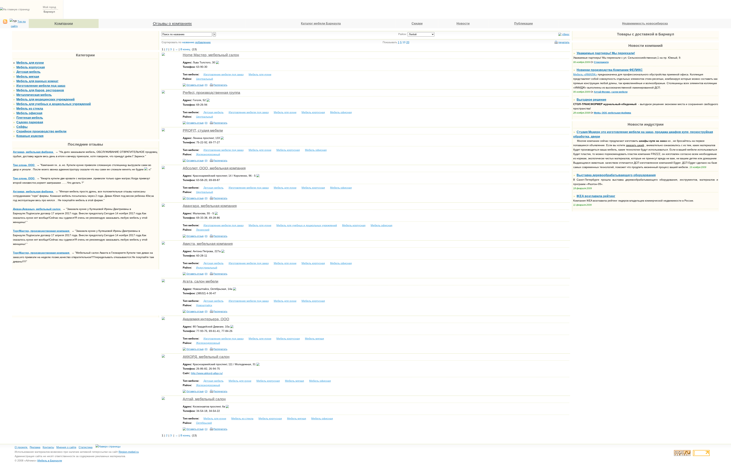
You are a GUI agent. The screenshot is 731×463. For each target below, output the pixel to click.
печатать (563, 42)
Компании (63, 23)
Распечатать (220, 85)
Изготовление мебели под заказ (223, 74)
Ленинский (202, 229)
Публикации (523, 23)
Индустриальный (206, 267)
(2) (206, 391)
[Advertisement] (328, 8)
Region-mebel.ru (129, 451)
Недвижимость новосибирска (645, 23)
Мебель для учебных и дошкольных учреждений (306, 225)
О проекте (21, 447)
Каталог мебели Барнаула (321, 23)
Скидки (417, 23)
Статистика (86, 447)
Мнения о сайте (66, 447)
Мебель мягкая (314, 338)
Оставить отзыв (194, 85)
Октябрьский (204, 422)
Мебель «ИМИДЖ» (585, 74)
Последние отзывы (85, 144)
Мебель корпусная (313, 112)
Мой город (49, 7)
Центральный (204, 78)
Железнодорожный (208, 154)
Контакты (48, 447)
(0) (206, 85)
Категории (85, 55)
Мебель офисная (341, 112)
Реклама (35, 447)
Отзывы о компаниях (172, 23)
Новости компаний (645, 46)
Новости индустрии (646, 124)
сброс (565, 34)
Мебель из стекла (242, 418)
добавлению (203, 42)
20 (407, 42)
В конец (185, 49)
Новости (463, 23)
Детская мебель (213, 112)
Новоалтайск (204, 305)
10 (403, 42)
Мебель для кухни (260, 74)
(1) (206, 429)
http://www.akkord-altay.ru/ (207, 373)
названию (188, 42)
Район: (402, 34)
